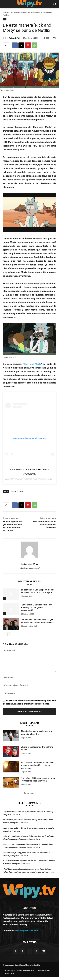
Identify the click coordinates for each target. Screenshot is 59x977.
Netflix (13, 491)
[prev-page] (4, 634)
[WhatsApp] (34, 45)
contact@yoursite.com (26, 930)
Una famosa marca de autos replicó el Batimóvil (44, 524)
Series (21, 491)
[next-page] (9, 634)
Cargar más (29, 793)
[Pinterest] (28, 45)
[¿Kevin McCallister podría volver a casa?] (11, 751)
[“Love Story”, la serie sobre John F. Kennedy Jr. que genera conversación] (11, 609)
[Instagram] (36, 951)
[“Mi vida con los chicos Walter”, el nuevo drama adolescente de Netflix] (11, 624)
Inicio (5, 12)
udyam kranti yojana (12, 811)
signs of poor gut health (13, 828)
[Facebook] (15, 45)
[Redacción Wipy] (5, 38)
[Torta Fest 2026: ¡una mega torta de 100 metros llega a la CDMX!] (11, 782)
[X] (21, 45)
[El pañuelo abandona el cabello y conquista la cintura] (11, 735)
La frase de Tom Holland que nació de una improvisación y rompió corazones (37, 765)
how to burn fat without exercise (17, 819)
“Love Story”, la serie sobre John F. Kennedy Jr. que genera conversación (37, 608)
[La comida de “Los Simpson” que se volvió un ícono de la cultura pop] (11, 594)
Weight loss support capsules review (18, 869)
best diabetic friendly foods (14, 852)
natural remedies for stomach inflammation (22, 836)
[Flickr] (29, 951)
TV (11, 12)
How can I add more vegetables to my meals (22, 844)
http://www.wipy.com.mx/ (29, 568)
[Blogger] (15, 951)
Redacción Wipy (15, 38)
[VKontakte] (43, 951)
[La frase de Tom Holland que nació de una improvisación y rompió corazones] (11, 766)
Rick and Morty (32, 364)
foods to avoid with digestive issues (18, 860)
